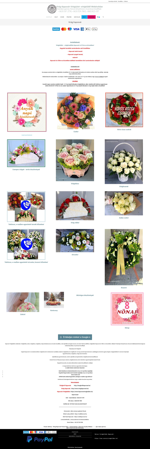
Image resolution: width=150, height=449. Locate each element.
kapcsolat (80, 371)
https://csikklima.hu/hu (81, 414)
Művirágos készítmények (85, 295)
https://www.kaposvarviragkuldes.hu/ (82, 391)
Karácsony (54, 310)
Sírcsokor (75, 255)
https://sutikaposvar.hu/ (80, 416)
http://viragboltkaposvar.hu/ (82, 385)
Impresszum (75, 432)
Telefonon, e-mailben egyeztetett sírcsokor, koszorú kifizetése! (26, 262)
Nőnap (127, 328)
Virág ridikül (75, 223)
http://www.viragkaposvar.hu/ (80, 388)
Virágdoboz (75, 184)
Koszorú (124, 288)
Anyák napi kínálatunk (27, 135)
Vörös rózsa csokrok (124, 130)
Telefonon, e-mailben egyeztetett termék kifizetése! (26, 224)
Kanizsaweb (78, 447)
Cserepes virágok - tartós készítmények (26, 170)
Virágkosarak (123, 186)
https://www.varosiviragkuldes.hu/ (106, 438)
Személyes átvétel (112, 1)
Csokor (76, 132)
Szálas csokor (124, 218)
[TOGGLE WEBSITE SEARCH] (103, 17)
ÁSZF (75, 434)
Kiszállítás (120, 1)
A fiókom (126, 1)
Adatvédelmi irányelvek (75, 436)
